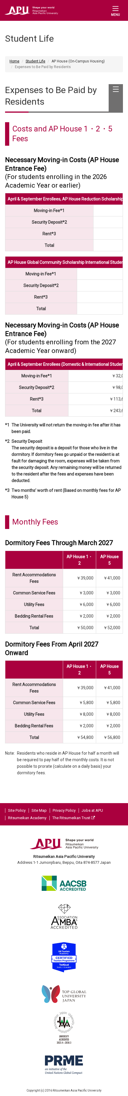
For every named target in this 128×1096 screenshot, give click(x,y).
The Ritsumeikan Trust (71, 818)
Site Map (39, 810)
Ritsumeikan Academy (27, 818)
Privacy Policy (64, 810)
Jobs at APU (92, 810)
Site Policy (17, 810)
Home (14, 61)
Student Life (35, 61)
